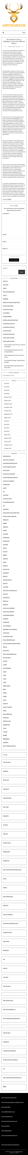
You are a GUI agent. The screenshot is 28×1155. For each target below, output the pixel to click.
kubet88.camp (6, 724)
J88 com (5, 647)
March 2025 (7, 434)
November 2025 (8, 407)
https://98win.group (8, 896)
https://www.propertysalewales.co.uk (12, 1077)
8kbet (4, 689)
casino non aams (7, 330)
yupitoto (5, 968)
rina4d (4, 671)
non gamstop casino (8, 636)
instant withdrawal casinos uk (10, 477)
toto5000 (5, 544)
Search (5, 268)
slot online (5, 977)
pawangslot (6, 572)
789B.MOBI (6, 622)
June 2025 (6, 424)
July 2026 (6, 383)
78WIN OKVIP (6, 685)
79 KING (5, 731)
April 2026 (6, 393)
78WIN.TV (5, 905)
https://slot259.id (5, 1126)
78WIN (5, 692)
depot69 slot (6, 541)
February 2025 (7, 438)
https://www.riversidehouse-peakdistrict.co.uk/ (12, 1102)
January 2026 (7, 400)
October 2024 (7, 448)
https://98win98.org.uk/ (9, 640)
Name (4, 234)
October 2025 (7, 410)
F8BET (4, 710)
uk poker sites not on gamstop (10, 1059)
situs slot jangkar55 (8, 914)
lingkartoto (6, 519)
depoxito (5, 576)
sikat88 (5, 523)
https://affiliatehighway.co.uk (8, 1111)
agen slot (5, 281)
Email (4, 241)
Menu (23, 32)
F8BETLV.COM (7, 721)
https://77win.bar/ (7, 707)
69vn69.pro (6, 717)
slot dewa (5, 824)
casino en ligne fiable (8, 305)
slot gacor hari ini (7, 579)
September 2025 (8, 414)
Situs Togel (6, 807)
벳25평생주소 (6, 597)
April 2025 (6, 431)
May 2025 (6, 427)
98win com (5, 601)
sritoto (4, 878)
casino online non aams (8, 337)
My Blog (9, 199)
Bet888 (5, 735)
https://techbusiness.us (7, 1116)
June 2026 (6, 386)
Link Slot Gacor (7, 1032)
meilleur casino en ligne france (10, 320)
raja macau (5, 495)
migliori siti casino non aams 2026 (11, 302)
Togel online (6, 941)
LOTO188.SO (6, 313)
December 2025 (8, 404)
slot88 (4, 488)
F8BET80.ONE (6, 456)
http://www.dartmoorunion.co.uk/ (9, 1121)
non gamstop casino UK (9, 323)
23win (4, 675)
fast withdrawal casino (8, 502)
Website (5, 248)
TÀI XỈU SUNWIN (7, 316)
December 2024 (8, 445)
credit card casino (7, 498)
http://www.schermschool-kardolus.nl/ (10, 1144)
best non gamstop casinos (9, 466)
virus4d (5, 664)
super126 (5, 703)
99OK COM (6, 780)
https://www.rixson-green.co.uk (8, 1097)
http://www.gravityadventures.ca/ (9, 1135)
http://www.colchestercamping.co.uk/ (12, 869)
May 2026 (6, 390)
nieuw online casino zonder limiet (11, 512)
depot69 (5, 661)
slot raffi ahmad (7, 625)
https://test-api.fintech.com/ (10, 590)
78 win (4, 678)
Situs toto (5, 833)
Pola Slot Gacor (7, 842)
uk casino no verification (9, 473)
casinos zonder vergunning (9, 516)
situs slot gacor (7, 657)
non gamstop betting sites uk (10, 463)
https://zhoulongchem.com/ (10, 654)
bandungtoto (6, 537)
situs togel (5, 284)
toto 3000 (5, 587)
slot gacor (5, 298)
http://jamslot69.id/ (5, 1107)
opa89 (4, 562)
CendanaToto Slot (7, 932)
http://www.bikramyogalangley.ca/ (11, 1018)
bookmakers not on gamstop (10, 629)
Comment (6, 213)
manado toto (6, 860)
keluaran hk (6, 816)
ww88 (4, 682)
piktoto (5, 548)
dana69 (5, 530)
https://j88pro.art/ (7, 714)
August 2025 (7, 417)
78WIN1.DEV (6, 851)
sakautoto (5, 526)
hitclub (4, 288)
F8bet (4, 1086)
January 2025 (7, 441)
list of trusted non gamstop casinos (11, 643)
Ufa (4, 1068)
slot (4, 491)
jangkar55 (5, 604)
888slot (5, 555)
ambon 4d (5, 558)
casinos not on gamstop (9, 608)
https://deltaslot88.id (6, 1130)
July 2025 (6, 421)
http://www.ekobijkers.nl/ (9, 1009)
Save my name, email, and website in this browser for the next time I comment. (14, 255)
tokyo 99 (5, 583)
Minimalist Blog (19, 1151)
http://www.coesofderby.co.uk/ (10, 923)
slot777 (5, 295)
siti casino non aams (8, 309)
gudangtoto (6, 950)
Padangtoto (6, 1041)
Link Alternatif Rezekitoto (9, 1050)
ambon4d (5, 565)
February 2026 (7, 397)
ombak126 (5, 618)
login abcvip (6, 789)
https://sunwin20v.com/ (9, 291)
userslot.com (6, 569)
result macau (6, 632)
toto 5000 (5, 534)
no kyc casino (6, 470)
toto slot (5, 551)
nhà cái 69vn (6, 650)
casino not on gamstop (8, 459)
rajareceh (5, 594)
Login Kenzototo (7, 798)
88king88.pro (6, 738)
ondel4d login (6, 484)
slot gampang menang (8, 615)
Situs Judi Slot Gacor (8, 1000)
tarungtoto (6, 509)
